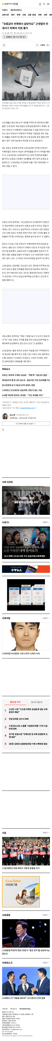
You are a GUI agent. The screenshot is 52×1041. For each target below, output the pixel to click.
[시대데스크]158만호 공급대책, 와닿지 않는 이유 (22, 390)
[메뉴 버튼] (48, 4)
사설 (4, 832)
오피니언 (5, 14)
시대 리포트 (7, 482)
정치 (13, 14)
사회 (45, 14)
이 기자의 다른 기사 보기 (25, 423)
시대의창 (6, 618)
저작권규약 (13, 1009)
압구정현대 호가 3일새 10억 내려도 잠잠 (18, 385)
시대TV (5, 522)
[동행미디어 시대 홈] (10, 4)
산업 (24, 14)
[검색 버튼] (44, 4)
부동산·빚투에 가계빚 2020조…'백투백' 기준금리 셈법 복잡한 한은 (26, 375)
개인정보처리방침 (24, 1009)
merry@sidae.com (22, 415)
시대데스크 (7, 962)
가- (37, 45)
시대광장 (6, 915)
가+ (48, 45)
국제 (39, 14)
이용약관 (5, 1009)
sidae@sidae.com (27, 408)
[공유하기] (40, 4)
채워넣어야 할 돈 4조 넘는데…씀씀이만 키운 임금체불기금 (26, 380)
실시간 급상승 (37, 701)
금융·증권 (32, 14)
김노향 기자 (8, 33)
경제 (18, 14)
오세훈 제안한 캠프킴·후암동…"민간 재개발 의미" (22, 395)
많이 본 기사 (15, 701)
